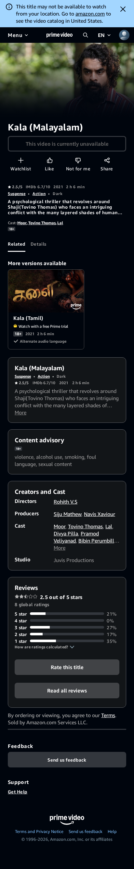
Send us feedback (85, 831)
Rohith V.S (65, 501)
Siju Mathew (67, 514)
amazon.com (90, 13)
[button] (44, 647)
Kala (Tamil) (46, 291)
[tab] (16, 244)
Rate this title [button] (67, 667)
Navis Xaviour (99, 514)
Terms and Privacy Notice (39, 831)
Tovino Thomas (42, 222)
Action (39, 193)
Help (112, 831)
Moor (22, 222)
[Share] (107, 160)
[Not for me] (78, 160)
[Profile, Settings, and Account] (124, 35)
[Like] (49, 160)
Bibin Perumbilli (96, 540)
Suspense (16, 193)
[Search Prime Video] (85, 35)
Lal (60, 222)
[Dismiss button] (123, 9)
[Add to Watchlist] (20, 160)
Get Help (17, 791)
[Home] (60, 35)
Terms (108, 715)
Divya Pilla (66, 533)
